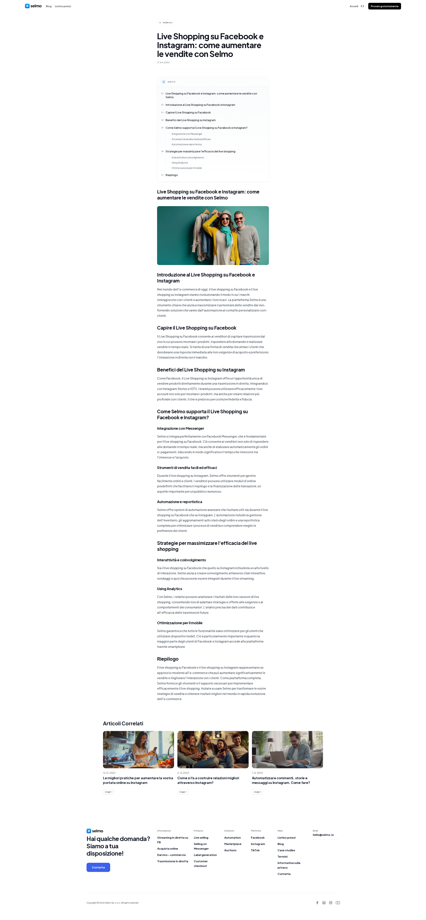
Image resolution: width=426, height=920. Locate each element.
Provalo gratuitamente (385, 6)
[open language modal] (363, 6)
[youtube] (337, 903)
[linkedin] (324, 903)
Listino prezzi (63, 6)
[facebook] (317, 903)
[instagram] (331, 903)
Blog (49, 6)
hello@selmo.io (323, 834)
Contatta (98, 867)
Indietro (167, 22)
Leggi (107, 792)
